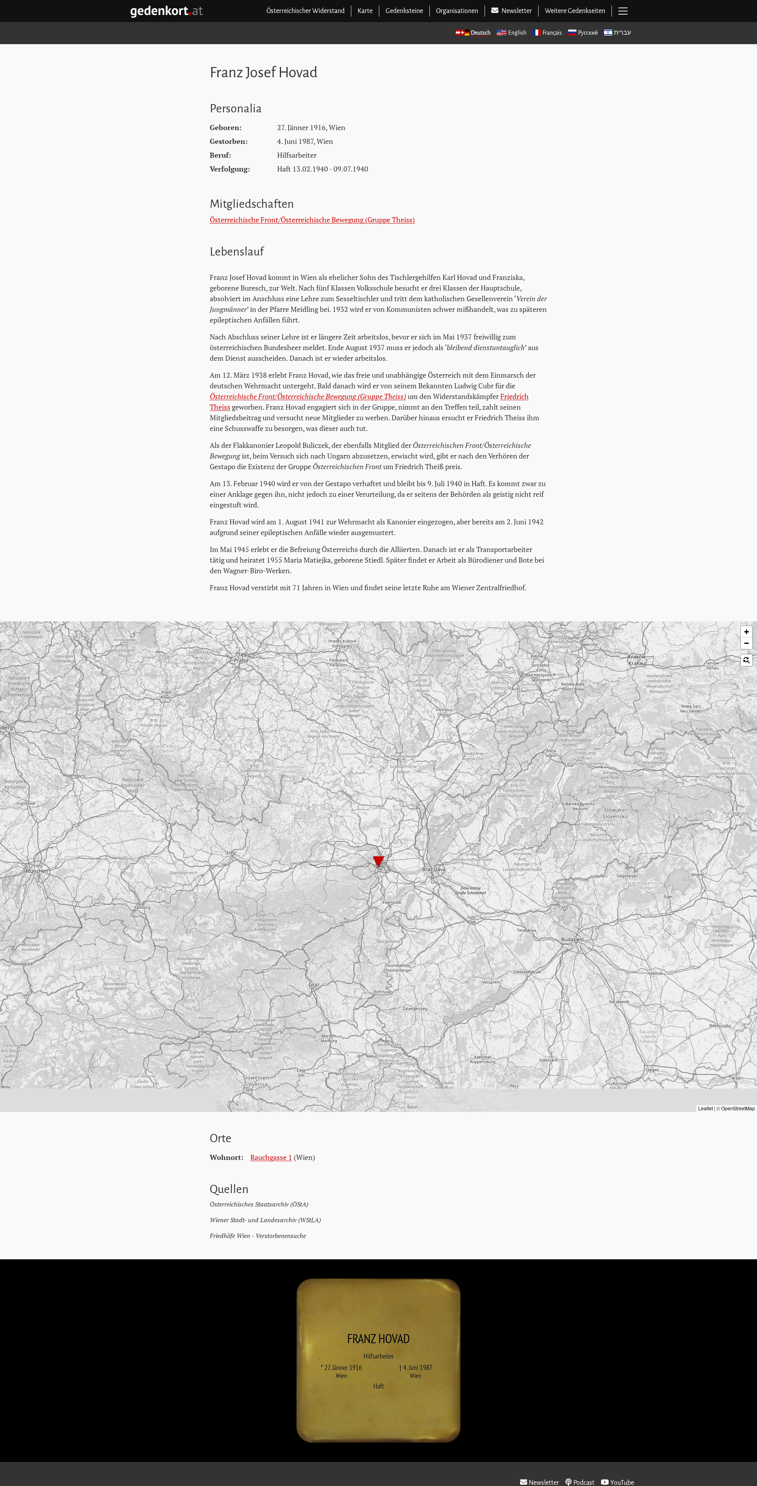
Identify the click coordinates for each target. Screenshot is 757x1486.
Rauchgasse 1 (271, 1157)
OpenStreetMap (738, 1108)
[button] (378, 862)
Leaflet (705, 1108)
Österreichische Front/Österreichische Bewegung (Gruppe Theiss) (312, 219)
